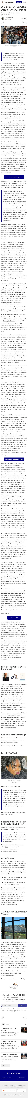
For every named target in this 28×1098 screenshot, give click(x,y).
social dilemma (5, 158)
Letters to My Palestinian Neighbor (11, 687)
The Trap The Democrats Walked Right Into (9, 1042)
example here (22, 965)
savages (13, 878)
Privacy (7, 1087)
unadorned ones (13, 880)
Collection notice (18, 1087)
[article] (14, 1033)
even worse (4, 280)
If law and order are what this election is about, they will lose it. (10, 1046)
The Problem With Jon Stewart (8, 1029)
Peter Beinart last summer (16, 691)
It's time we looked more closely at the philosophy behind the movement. (10, 1057)
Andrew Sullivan (9, 17)
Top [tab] (3, 1024)
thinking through (9, 186)
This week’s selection (7, 870)
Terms (11, 1087)
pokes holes (20, 882)
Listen (24, 18)
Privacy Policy (14, 1011)
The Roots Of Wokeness (9, 1054)
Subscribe (19, 2)
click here (3, 626)
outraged (17, 786)
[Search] (25, 1024)
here (2, 723)
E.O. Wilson (16, 60)
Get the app (22, 1091)
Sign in (24, 2)
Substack (6, 1094)
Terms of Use (21, 1008)
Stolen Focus (8, 319)
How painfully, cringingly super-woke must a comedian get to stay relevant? (9, 1033)
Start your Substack (10, 1091)
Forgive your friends (14, 575)
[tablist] (5, 1024)
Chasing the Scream (8, 321)
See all (4, 1065)
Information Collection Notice (17, 1010)
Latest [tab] (7, 1024)
